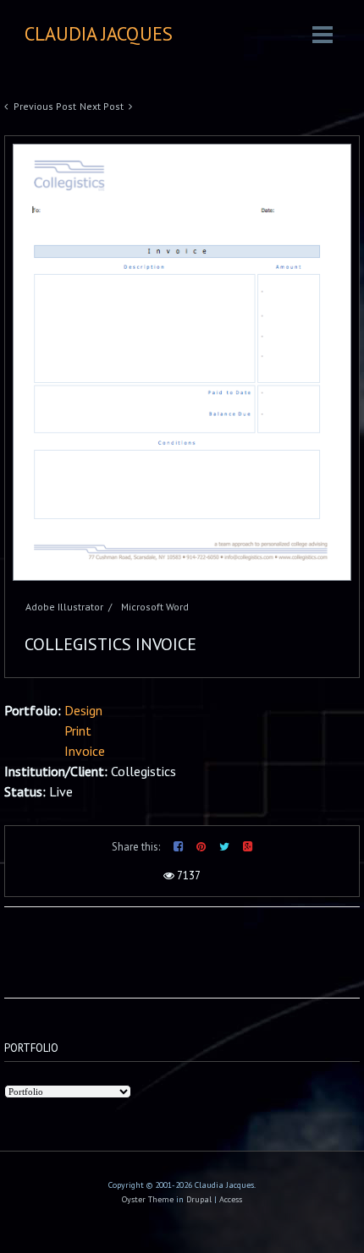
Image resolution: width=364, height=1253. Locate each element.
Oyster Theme (148, 1199)
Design (83, 710)
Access (230, 1199)
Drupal (199, 1199)
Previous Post (45, 106)
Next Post (102, 106)
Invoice (84, 750)
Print (77, 730)
